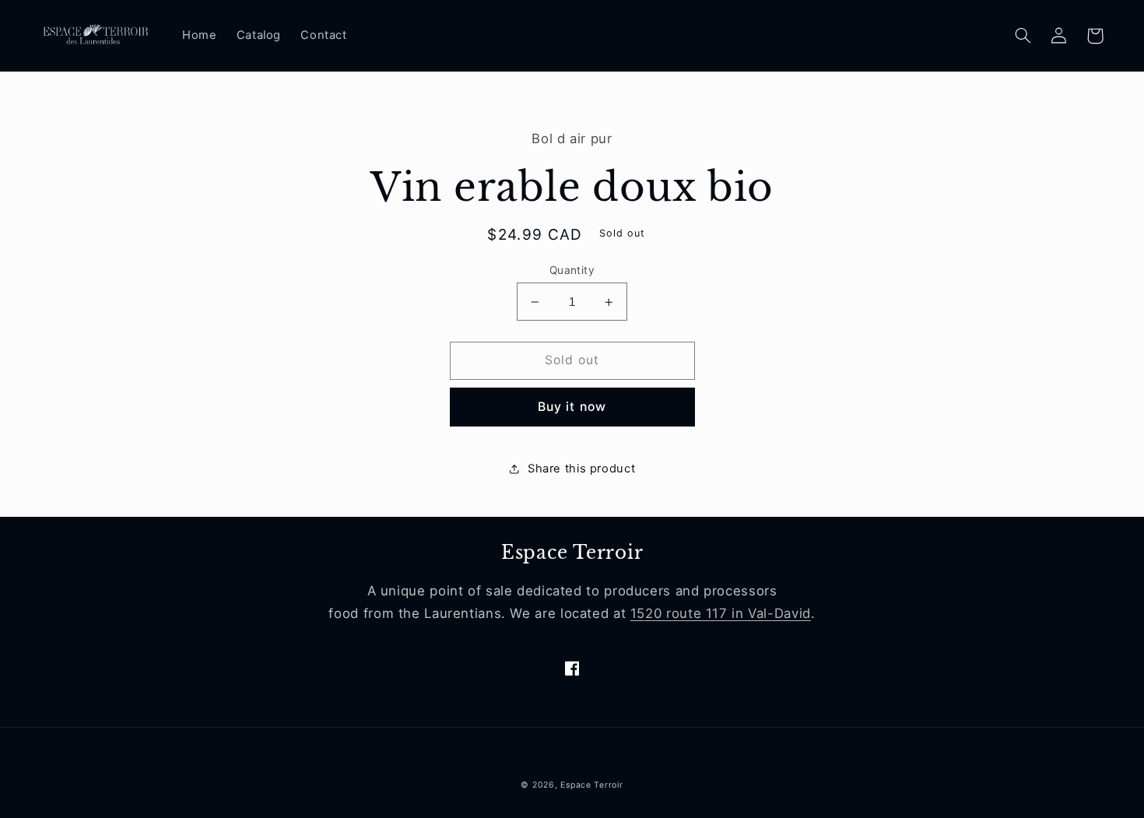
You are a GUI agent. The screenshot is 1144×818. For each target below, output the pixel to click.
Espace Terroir (591, 785)
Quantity (572, 270)
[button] (1023, 36)
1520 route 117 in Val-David (720, 613)
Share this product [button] (581, 469)
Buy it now (572, 406)
